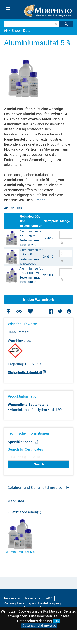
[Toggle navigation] (8, 8)
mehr (40, 200)
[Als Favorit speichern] (30, 311)
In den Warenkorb (38, 299)
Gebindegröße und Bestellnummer (31, 221)
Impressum (12, 598)
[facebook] (51, 311)
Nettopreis (51, 221)
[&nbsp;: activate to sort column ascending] (11, 221)
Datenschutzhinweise (39, 626)
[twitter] (60, 311)
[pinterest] (69, 311)
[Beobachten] (18, 311)
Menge (65, 221)
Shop (16, 30)
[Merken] (8, 311)
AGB (49, 598)
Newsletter (33, 598)
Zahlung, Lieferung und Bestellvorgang (32, 603)
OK (56, 621)
